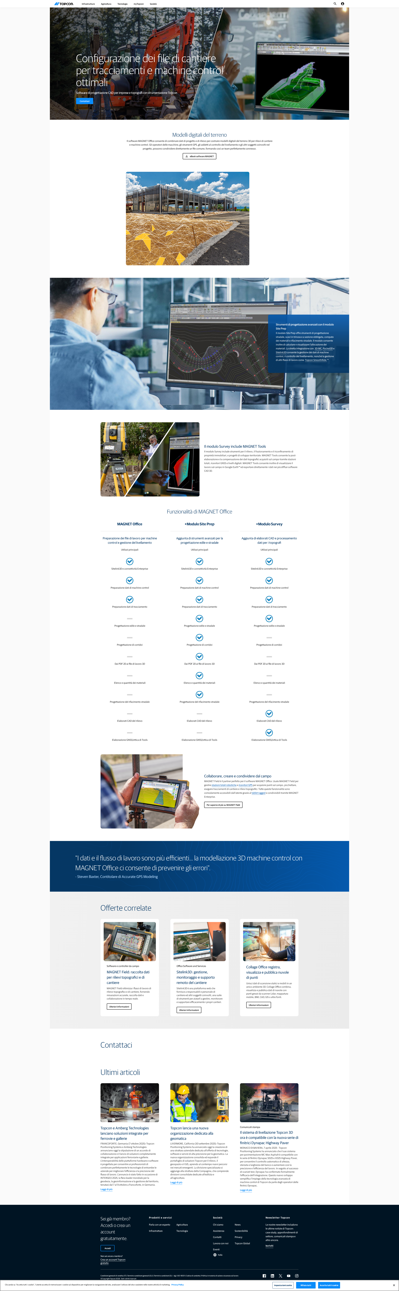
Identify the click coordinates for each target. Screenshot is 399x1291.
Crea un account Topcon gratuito (113, 1261)
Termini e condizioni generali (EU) (140, 1275)
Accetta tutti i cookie (329, 1285)
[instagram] (296, 1276)
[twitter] (280, 1276)
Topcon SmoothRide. (316, 359)
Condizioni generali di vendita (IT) (113, 1275)
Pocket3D (328, 348)
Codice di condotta (193, 1275)
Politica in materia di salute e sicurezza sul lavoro (219, 1275)
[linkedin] (272, 1276)
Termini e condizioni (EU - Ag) (165, 1275)
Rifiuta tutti (306, 1285)
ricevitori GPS (245, 785)
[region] (199, 1285)
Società (153, 3)
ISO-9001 (181, 1275)
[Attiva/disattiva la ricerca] (335, 4)
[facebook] (264, 1276)
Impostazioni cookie (283, 1285)
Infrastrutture (88, 3)
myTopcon (139, 3)
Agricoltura (106, 3)
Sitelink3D (281, 352)
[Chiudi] (394, 1285)
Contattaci (84, 101)
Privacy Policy (177, 1284)
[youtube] (288, 1276)
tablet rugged (258, 792)
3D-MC (318, 348)
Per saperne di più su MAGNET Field (223, 804)
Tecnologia (122, 3)
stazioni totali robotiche (224, 785)
